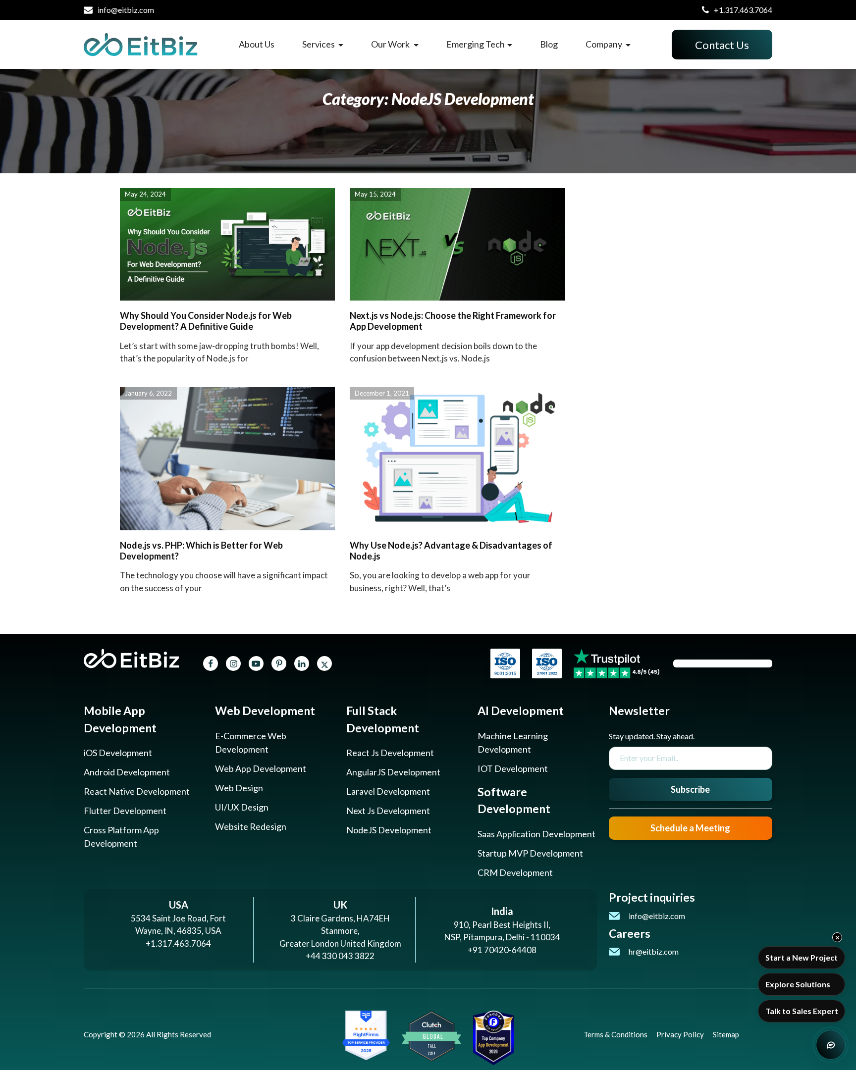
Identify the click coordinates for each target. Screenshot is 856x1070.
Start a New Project (801, 957)
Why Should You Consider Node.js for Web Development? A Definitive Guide (206, 321)
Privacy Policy (680, 1034)
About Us (256, 44)
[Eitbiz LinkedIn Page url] (302, 663)
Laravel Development (388, 791)
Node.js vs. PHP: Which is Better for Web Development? (201, 550)
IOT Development (513, 768)
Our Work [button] (391, 44)
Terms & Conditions (615, 1034)
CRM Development (515, 872)
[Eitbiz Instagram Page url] (233, 663)
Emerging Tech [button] (475, 44)
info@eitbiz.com (126, 9)
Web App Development (260, 768)
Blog (549, 44)
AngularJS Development (393, 771)
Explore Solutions (797, 984)
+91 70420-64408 (502, 950)
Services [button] (319, 44)
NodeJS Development (388, 829)
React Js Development (390, 752)
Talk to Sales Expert (801, 1011)
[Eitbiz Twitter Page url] (324, 663)
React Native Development (137, 791)
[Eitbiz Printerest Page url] (279, 663)
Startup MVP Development (530, 853)
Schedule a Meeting (690, 827)
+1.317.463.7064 (743, 9)
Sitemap (726, 1034)
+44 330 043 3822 (340, 956)
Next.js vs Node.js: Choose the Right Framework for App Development (453, 321)
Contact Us (722, 44)
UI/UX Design (241, 807)
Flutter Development (125, 810)
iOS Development (118, 752)
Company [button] (605, 44)
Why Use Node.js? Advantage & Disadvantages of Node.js (451, 550)
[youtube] (256, 663)
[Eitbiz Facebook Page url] (210, 663)
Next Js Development (388, 810)
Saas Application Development (536, 833)
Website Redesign (250, 826)
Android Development (127, 771)
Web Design (239, 787)
